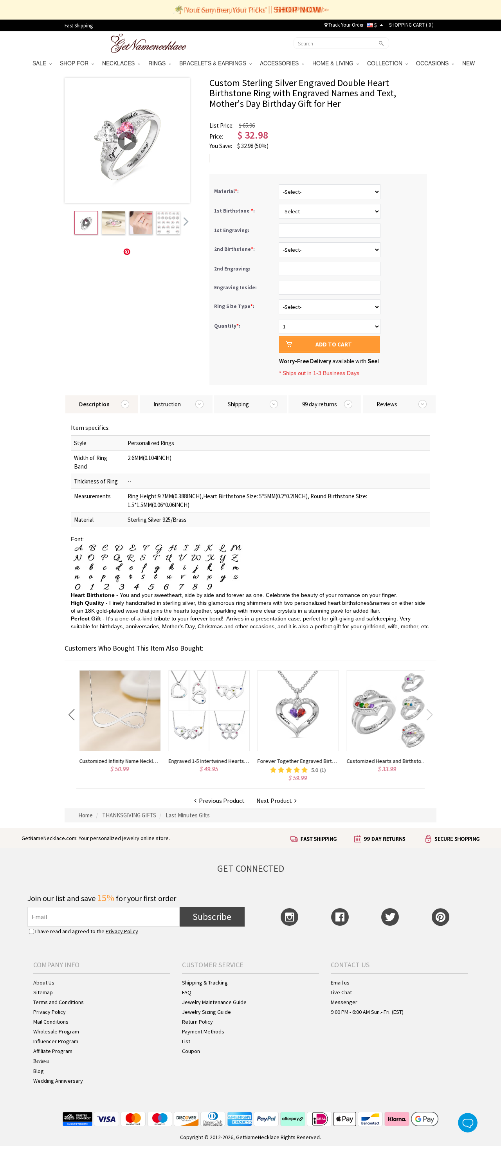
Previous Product (220, 800)
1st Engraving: (232, 230)
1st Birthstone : (235, 210)
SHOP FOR (76, 63)
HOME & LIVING (334, 63)
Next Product (275, 800)
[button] (71, 714)
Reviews (41, 1061)
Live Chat (341, 992)
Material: (227, 191)
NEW (469, 63)
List (186, 1041)
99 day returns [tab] (319, 404)
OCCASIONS (434, 63)
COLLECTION (386, 63)
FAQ (186, 992)
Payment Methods (203, 1031)
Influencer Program (55, 1041)
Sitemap (43, 992)
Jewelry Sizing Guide (206, 1011)
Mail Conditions (50, 1021)
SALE (40, 63)
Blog (38, 1071)
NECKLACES (120, 63)
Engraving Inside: (236, 287)
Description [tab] (94, 404)
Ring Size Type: (235, 306)
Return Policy (197, 1021)
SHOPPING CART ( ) (411, 25)
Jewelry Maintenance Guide (214, 1002)
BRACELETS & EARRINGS (214, 63)
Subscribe (212, 917)
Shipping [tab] (238, 404)
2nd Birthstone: (235, 249)
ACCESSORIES (281, 63)
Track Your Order (345, 25)
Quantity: (227, 326)
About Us (43, 982)
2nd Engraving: (233, 268)
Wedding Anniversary (58, 1080)
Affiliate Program (52, 1051)
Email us (340, 982)
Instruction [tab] (167, 404)
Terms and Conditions (58, 1002)
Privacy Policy (122, 931)
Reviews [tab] (387, 404)
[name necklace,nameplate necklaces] (148, 42)
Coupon (191, 1051)
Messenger (344, 1002)
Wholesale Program (56, 1031)
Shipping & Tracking (205, 982)
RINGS (158, 63)
